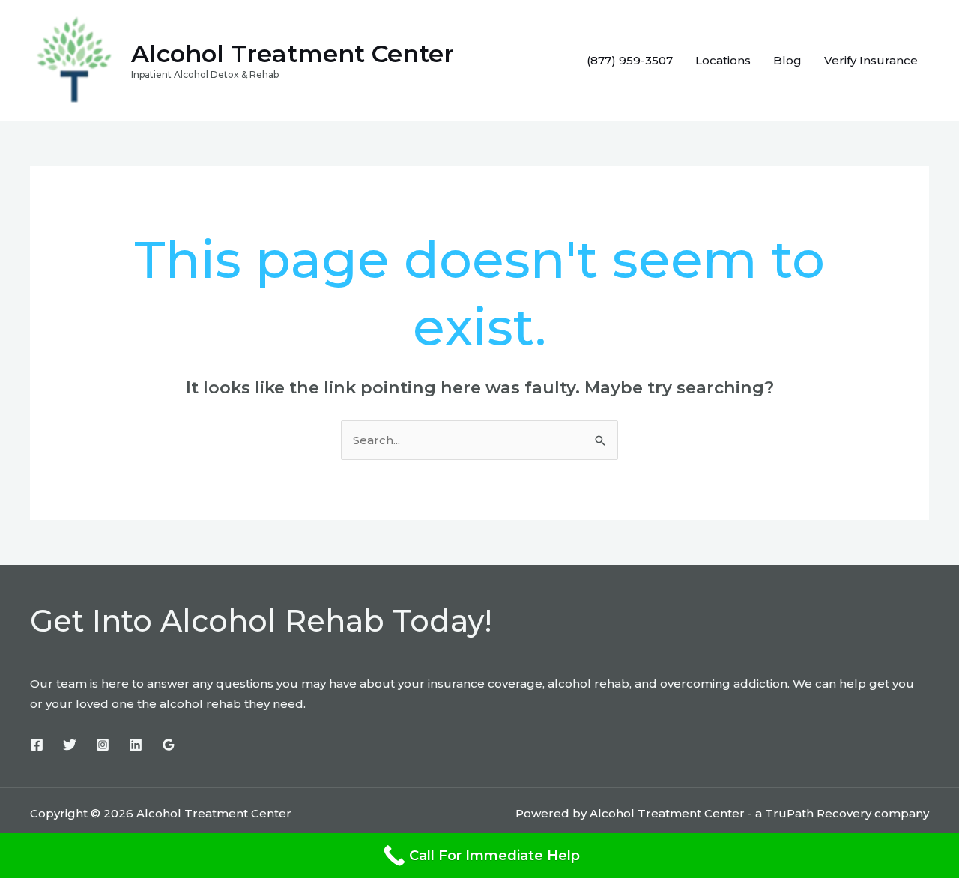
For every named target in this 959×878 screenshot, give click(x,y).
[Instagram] (102, 744)
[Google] (168, 744)
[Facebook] (36, 744)
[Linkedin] (135, 744)
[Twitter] (69, 744)
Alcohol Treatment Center (292, 53)
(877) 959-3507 (630, 60)
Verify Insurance (871, 60)
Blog (787, 60)
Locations (723, 60)
